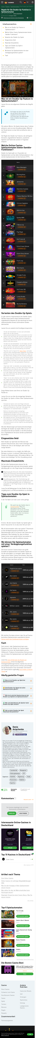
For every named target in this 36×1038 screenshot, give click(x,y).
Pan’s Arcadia (19, 910)
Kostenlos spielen (23, 916)
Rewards (4, 1013)
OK (30, 1034)
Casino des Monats (25, 991)
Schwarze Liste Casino (8, 992)
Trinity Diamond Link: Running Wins (24, 930)
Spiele (3, 1001)
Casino (3, 998)
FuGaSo (18, 933)
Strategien (23, 997)
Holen (24, 974)
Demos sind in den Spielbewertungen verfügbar (15, 639)
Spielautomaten (14, 506)
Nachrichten (23, 1000)
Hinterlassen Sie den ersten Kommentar (14, 17)
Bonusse (3, 1007)
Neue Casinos (5, 989)
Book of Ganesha (20, 939)
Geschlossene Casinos (8, 995)
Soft (21, 994)
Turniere (3, 1004)
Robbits (18, 949)
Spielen (10, 848)
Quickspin (18, 951)
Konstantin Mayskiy (14, 790)
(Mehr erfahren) (5, 1035)
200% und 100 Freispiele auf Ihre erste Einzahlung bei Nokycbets (24, 967)
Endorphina (19, 941)
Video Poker (23, 351)
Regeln (3, 1010)
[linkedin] (13, 734)
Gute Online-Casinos (7, 878)
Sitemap (22, 1003)
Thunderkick (19, 912)
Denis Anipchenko (17, 13)
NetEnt (17, 922)
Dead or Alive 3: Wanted (22, 920)
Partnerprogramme (7, 1020)
